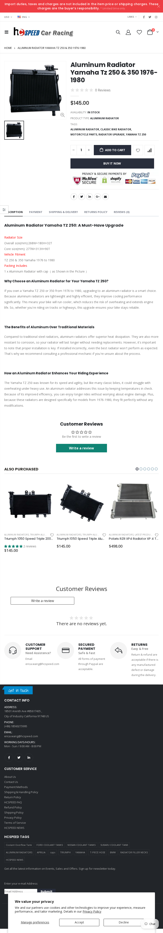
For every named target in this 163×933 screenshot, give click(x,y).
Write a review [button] (81, 448)
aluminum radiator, (85, 129)
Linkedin (29, 757)
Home (8, 48)
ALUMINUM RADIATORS (19, 851)
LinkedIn (89, 196)
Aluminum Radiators (16, 534)
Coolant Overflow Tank (19, 844)
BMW (113, 851)
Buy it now (112, 163)
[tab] (13, 212)
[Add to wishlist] (138, 150)
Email (105, 196)
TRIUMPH (65, 851)
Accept (79, 922)
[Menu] (6, 32)
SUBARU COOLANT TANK (114, 844)
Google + (97, 196)
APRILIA (41, 851)
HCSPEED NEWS (14, 858)
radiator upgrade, (112, 134)
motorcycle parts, (84, 134)
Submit (46, 890)
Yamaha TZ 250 (136, 134)
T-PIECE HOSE (97, 851)
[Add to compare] (150, 150)
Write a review (42, 600)
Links (131, 16)
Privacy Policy (92, 911)
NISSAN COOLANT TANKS (81, 844)
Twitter (81, 196)
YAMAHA (80, 851)
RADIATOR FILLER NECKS (134, 851)
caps (52, 851)
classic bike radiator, (116, 129)
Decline (124, 922)
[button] (137, 468)
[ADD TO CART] (47, 487)
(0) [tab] (121, 212)
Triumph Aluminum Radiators (47, 534)
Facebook (73, 196)
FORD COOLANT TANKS (50, 844)
